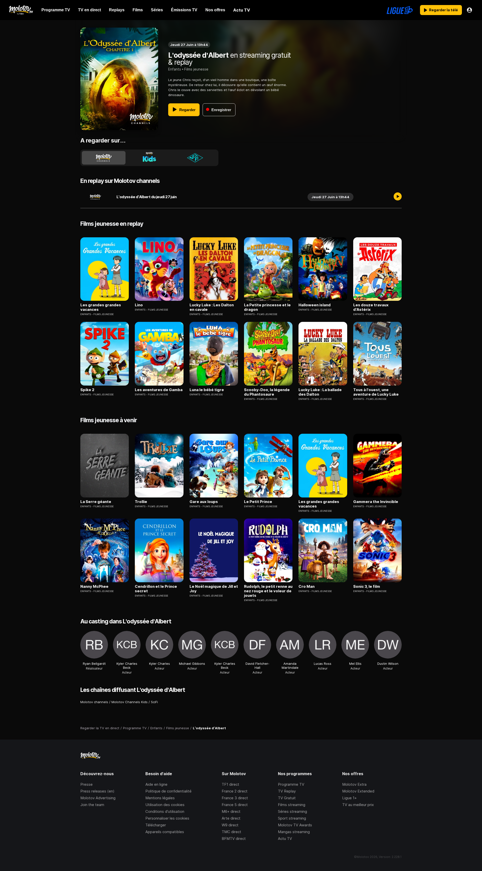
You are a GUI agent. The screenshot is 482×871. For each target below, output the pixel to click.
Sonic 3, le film (366, 586)
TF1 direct (230, 784)
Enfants (174, 69)
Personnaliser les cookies (167, 818)
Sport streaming (292, 818)
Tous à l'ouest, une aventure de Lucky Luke (376, 392)
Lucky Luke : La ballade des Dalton (320, 392)
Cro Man (306, 586)
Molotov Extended (358, 791)
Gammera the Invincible (375, 501)
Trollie (141, 501)
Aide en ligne (156, 784)
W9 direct (230, 825)
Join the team (92, 804)
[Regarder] (398, 197)
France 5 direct (235, 804)
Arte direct (231, 818)
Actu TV (285, 838)
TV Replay (287, 791)
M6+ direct (231, 811)
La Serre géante (95, 501)
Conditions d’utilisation (164, 811)
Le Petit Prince (258, 501)
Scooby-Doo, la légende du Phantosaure (267, 392)
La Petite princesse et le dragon (267, 307)
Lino (139, 305)
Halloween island (314, 305)
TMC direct (231, 831)
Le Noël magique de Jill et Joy (214, 588)
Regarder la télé (443, 10)
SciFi (154, 702)
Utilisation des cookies (165, 804)
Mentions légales (160, 797)
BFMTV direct (234, 838)
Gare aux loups (204, 501)
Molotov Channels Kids (129, 702)
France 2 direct (235, 791)
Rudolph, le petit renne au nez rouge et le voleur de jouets (268, 591)
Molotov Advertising (97, 797)
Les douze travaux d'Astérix (371, 307)
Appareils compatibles (164, 831)
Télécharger (155, 825)
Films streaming (291, 804)
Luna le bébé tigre (207, 390)
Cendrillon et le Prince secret (156, 588)
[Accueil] (20, 10)
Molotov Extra (354, 784)
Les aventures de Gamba (159, 390)
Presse (86, 784)
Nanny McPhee (94, 586)
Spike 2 (87, 390)
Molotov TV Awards (295, 825)
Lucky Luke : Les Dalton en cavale (212, 307)
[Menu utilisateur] (469, 10)
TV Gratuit (287, 797)
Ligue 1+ (349, 797)
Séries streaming (292, 811)
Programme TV (291, 784)
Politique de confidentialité (168, 791)
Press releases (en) (97, 791)
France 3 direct (235, 797)
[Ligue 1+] (400, 10)
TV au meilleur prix (358, 804)
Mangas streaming (294, 831)
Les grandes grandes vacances (100, 307)
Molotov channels (94, 702)
